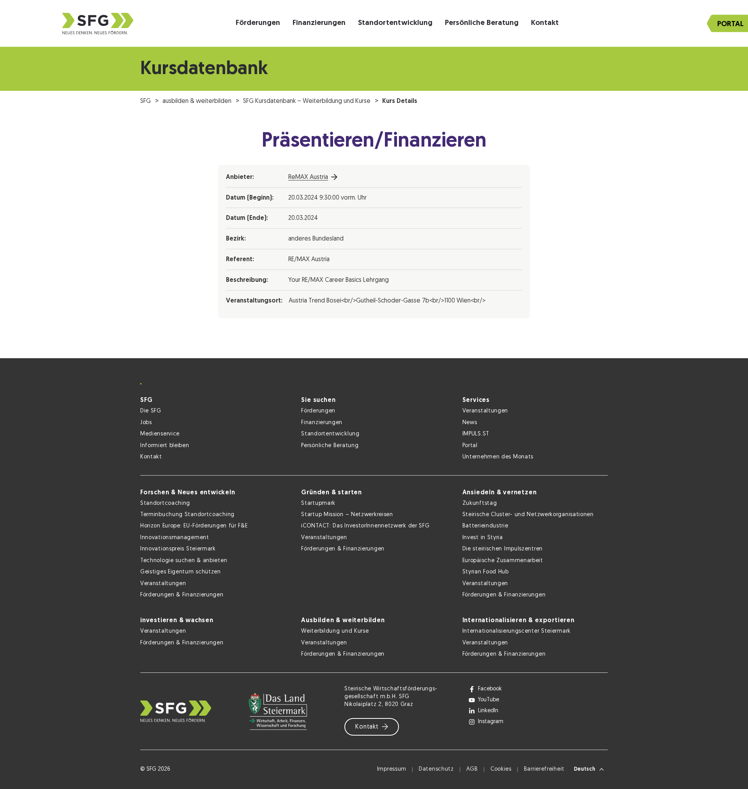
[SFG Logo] (97, 23)
